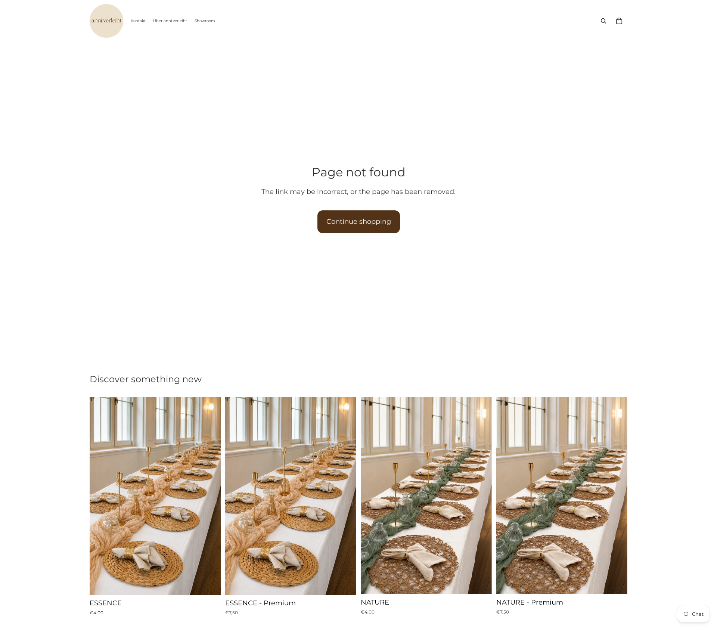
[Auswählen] (209, 583)
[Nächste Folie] (209, 496)
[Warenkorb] (619, 21)
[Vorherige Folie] (101, 496)
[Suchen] (603, 21)
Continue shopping (358, 221)
